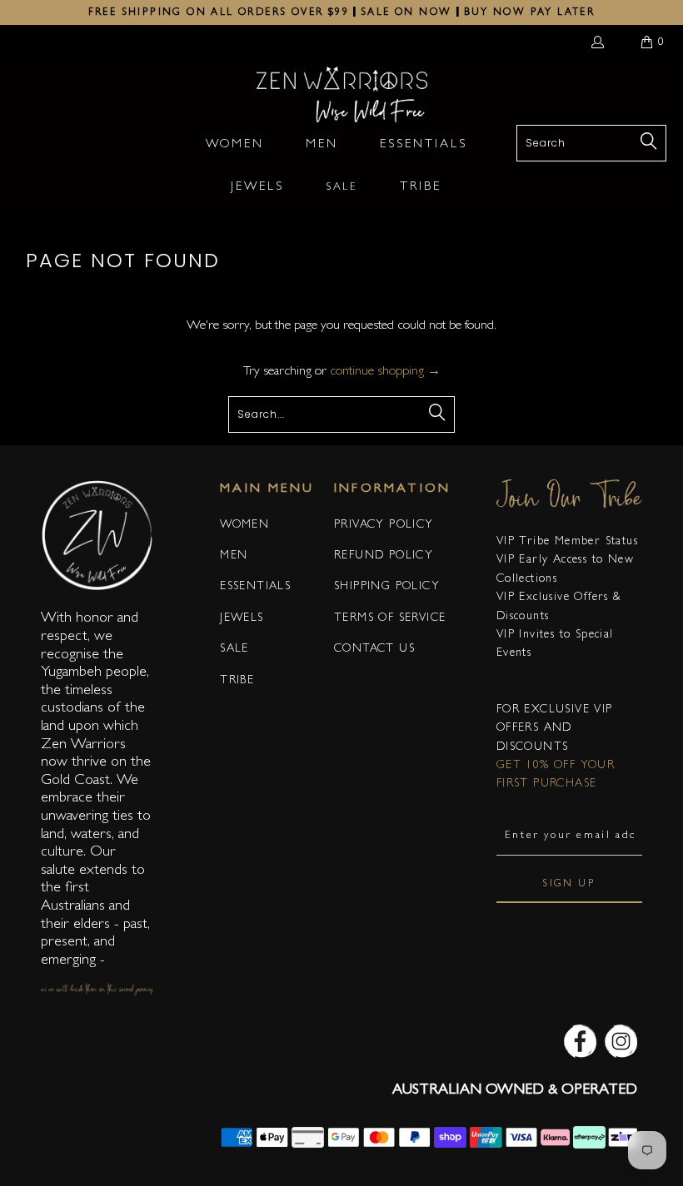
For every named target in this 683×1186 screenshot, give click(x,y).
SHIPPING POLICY (387, 587)
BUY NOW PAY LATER (530, 13)
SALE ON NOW (406, 13)
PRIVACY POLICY (384, 525)
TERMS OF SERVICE (390, 618)
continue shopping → (385, 372)
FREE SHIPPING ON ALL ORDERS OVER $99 (218, 13)
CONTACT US (374, 649)
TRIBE (237, 681)
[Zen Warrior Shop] (342, 96)
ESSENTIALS (255, 587)
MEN (233, 556)
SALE (234, 649)
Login (601, 41)
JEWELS (241, 618)
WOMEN (244, 525)
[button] (235, 146)
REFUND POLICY (383, 556)
